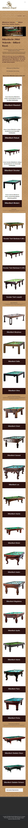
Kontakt (18, 819)
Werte (16, 817)
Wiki (7, 817)
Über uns (10, 817)
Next (24, 15)
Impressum (10, 819)
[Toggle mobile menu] (25, 2)
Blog (18, 817)
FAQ (5, 817)
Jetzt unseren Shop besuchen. (12, 790)
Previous (20, 15)
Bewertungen (21, 817)
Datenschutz (14, 819)
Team (13, 817)
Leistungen (23, 816)
